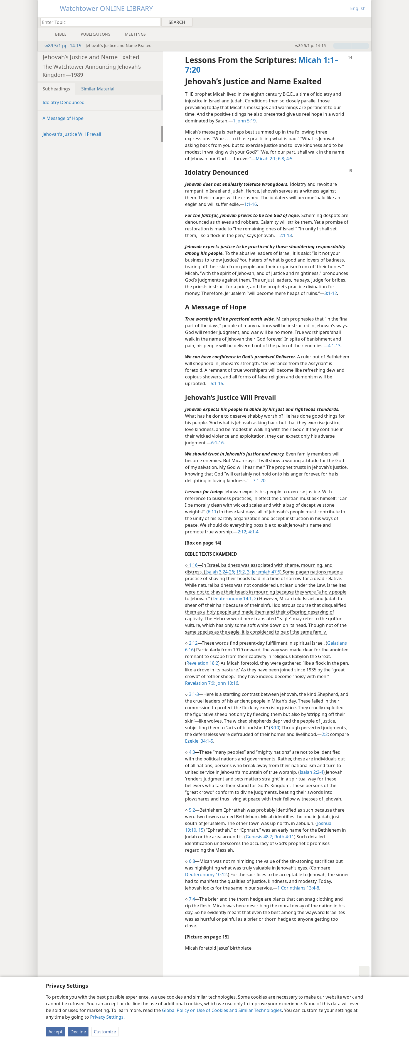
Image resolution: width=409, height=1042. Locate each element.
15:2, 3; (243, 572)
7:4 (192, 899)
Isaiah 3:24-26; (220, 572)
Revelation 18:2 (202, 663)
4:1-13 (334, 346)
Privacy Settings (107, 1017)
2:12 (193, 643)
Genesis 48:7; (259, 837)
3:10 (274, 728)
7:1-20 (259, 480)
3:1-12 (330, 293)
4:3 (192, 752)
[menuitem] (365, 22)
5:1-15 (217, 383)
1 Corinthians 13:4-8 (298, 888)
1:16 (193, 565)
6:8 (192, 861)
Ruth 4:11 (283, 837)
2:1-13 (285, 235)
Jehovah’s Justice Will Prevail (72, 134)
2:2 (325, 734)
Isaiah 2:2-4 (311, 772)
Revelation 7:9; (200, 683)
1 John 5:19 (244, 121)
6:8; (281, 159)
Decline (78, 1032)
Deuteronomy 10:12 (206, 874)
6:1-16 (217, 443)
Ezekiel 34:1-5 (199, 741)
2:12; (242, 532)
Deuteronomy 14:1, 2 (235, 598)
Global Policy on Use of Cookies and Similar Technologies (222, 1010)
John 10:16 (226, 683)
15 (200, 830)
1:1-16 (250, 204)
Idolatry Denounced (64, 102)
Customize (105, 1032)
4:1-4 (252, 532)
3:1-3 (194, 694)
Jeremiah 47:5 (265, 572)
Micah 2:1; (266, 159)
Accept (55, 1032)
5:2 (192, 810)
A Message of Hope (63, 118)
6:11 (212, 512)
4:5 (288, 159)
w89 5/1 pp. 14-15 (63, 46)
